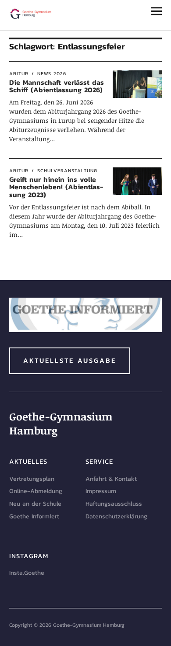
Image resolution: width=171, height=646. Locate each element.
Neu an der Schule (35, 503)
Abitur (18, 73)
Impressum (101, 491)
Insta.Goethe (26, 572)
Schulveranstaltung (67, 170)
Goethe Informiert (34, 516)
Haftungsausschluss (114, 503)
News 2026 (51, 73)
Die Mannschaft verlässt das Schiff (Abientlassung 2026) (56, 86)
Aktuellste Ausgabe (69, 360)
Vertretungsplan (31, 478)
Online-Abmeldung (35, 491)
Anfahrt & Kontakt (111, 478)
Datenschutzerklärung (116, 516)
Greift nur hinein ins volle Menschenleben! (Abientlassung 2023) (56, 187)
